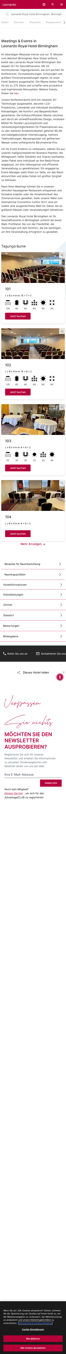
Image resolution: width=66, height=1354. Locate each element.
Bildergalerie (10, 636)
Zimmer (7, 604)
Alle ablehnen (33, 1338)
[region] (33, 1327)
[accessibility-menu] (59, 677)
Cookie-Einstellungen (33, 1329)
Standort (8, 615)
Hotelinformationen (15, 584)
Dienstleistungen (13, 594)
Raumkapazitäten (14, 574)
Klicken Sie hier (13, 793)
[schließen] (63, 672)
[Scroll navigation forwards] (63, 22)
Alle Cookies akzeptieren (32, 1348)
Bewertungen (11, 625)
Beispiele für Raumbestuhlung (22, 564)
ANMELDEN (51, 783)
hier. (17, 93)
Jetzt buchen (18, 316)
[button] (44, 4)
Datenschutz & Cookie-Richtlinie (35, 1323)
